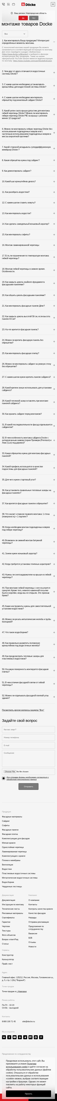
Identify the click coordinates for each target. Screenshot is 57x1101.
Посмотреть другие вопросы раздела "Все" (23, 710)
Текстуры (6, 931)
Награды (32, 917)
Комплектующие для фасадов (16, 838)
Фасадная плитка (10, 834)
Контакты (32, 904)
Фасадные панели (10, 830)
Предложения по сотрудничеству (36, 927)
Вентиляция (7, 865)
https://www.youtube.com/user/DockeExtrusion (32, 61)
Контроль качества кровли (40, 909)
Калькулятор (8, 959)
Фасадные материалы (12, 816)
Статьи (5, 944)
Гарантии (6, 922)
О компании (33, 900)
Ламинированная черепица (14, 851)
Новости (32, 946)
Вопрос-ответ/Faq (10, 939)
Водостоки (7, 869)
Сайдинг (6, 821)
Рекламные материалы (12, 913)
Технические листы (11, 909)
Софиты (6, 825)
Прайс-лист (7, 964)
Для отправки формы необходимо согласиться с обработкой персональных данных (27, 778)
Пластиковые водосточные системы (18, 873)
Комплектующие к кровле (13, 856)
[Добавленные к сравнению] (8, 4)
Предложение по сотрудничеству (16, 1054)
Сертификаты (8, 917)
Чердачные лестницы (12, 886)
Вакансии (32, 933)
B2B (30, 938)
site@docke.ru (28, 1021)
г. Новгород (22, 991)
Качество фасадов (37, 913)
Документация (8, 900)
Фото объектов (9, 935)
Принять (28, 1094)
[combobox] (15, 34)
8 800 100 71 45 (9, 1021)
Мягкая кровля (8, 843)
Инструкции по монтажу (13, 904)
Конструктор (7, 955)
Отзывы (32, 942)
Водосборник (8, 882)
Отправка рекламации (38, 922)
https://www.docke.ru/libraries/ (15, 54)
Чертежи (6, 926)
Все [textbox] (6, 34)
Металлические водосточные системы (20, 878)
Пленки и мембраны (11, 860)
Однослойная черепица (13, 847)
